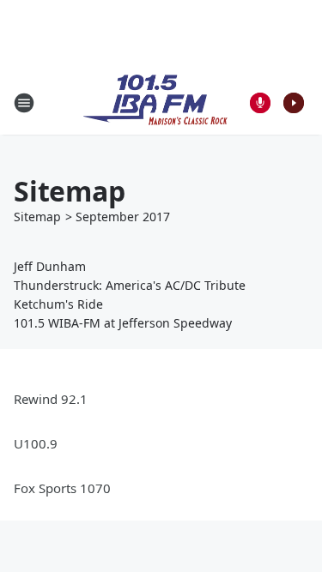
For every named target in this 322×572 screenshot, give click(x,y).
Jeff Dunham (50, 266)
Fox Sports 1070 (62, 488)
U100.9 (36, 443)
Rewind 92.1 (51, 398)
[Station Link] (155, 102)
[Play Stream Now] (293, 103)
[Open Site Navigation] (24, 103)
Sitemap (37, 216)
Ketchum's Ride (58, 304)
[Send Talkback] (260, 103)
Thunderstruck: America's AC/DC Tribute (130, 285)
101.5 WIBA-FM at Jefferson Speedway (123, 323)
